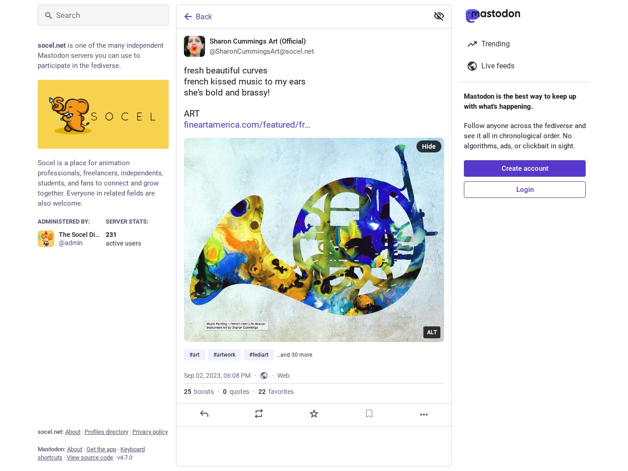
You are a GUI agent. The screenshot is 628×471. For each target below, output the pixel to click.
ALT (432, 332)
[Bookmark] (369, 413)
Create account (525, 168)
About (72, 431)
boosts (199, 391)
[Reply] (204, 413)
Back (204, 16)
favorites (276, 391)
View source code (90, 457)
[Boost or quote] (258, 413)
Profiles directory (106, 431)
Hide (429, 146)
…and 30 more (294, 355)
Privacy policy (150, 431)
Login (525, 189)
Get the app (101, 449)
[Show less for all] (439, 16)
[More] (423, 414)
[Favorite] (314, 413)
